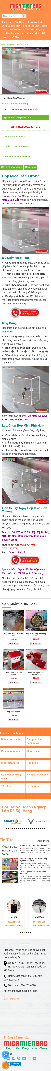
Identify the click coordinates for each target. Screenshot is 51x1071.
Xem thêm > (44, 840)
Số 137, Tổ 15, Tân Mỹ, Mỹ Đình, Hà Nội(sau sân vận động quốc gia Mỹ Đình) (25, 967)
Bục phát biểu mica (11, 26)
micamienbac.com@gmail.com (20, 990)
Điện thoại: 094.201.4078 (22, 985)
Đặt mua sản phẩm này (18, 117)
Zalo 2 (21, 552)
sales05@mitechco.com (13, 925)
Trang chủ (6, 22)
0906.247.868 (13, 922)
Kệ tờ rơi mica (32, 33)
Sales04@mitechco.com (38, 925)
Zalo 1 (12, 552)
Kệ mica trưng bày (35, 30)
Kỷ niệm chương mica (12, 33)
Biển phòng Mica (31, 26)
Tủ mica (6, 786)
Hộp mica (32, 762)
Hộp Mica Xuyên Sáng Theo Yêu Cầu (36, 673)
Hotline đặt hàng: (17, 976)
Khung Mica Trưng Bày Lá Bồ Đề (33, 845)
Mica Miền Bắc (10, 199)
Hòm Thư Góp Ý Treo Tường (14, 673)
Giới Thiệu (19, 22)
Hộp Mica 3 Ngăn (13, 712)
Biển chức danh (35, 22)
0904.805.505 (38, 922)
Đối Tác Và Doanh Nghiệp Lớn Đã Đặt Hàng (24, 808)
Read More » (40, 852)
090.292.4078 (25, 126)
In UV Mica (14, 37)
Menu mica (33, 751)
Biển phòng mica (11, 751)
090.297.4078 (36, 976)
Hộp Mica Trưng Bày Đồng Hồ (36, 634)
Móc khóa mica (17, 30)
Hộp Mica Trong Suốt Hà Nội (13, 634)
